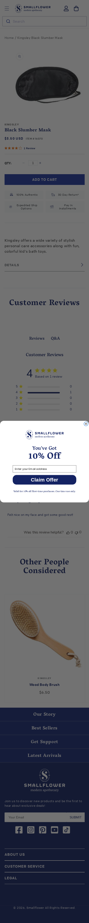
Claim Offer (44, 479)
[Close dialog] (86, 424)
